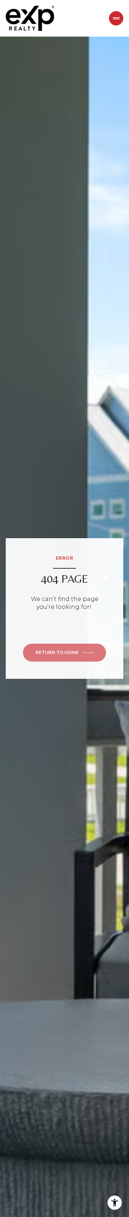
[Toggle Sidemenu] (116, 18)
